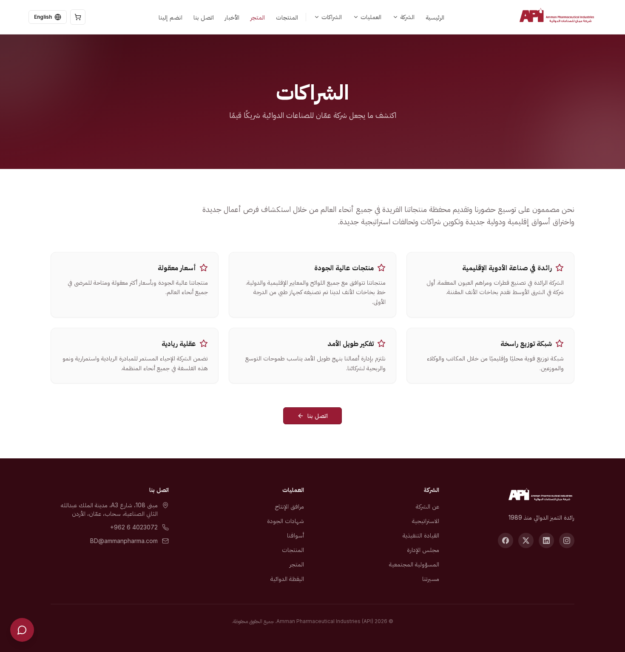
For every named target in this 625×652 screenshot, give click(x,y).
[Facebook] (505, 540)
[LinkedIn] (546, 540)
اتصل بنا (317, 415)
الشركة (407, 16)
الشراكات (331, 16)
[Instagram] (566, 540)
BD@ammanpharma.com (124, 540)
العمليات (371, 16)
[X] (526, 540)
